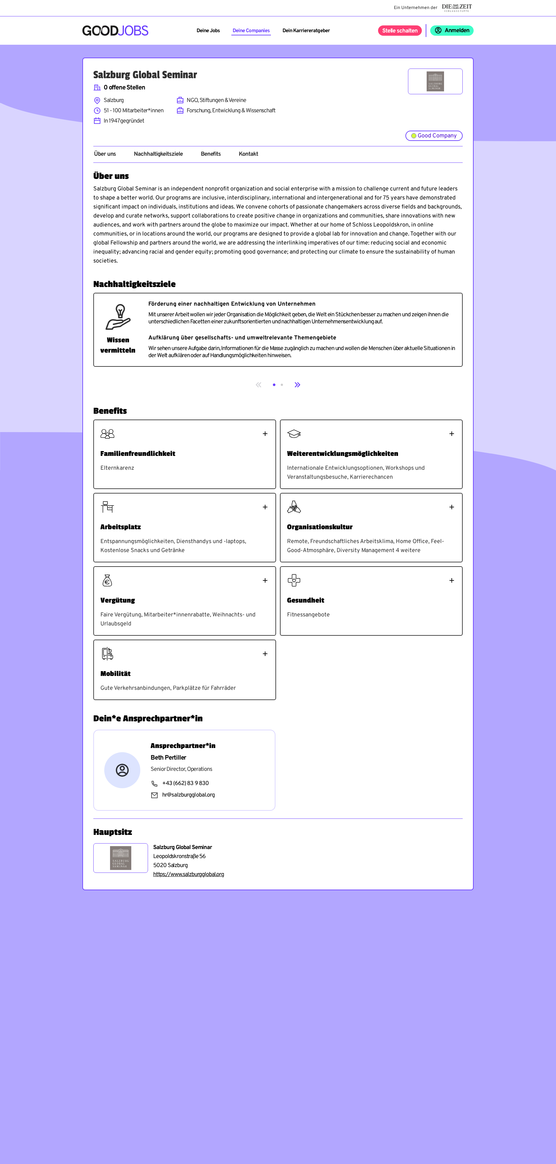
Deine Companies (251, 31)
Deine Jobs (208, 31)
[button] (274, 384)
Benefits (211, 154)
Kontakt (248, 154)
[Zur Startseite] (115, 30)
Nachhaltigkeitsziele (158, 154)
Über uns (105, 154)
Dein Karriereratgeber (306, 31)
